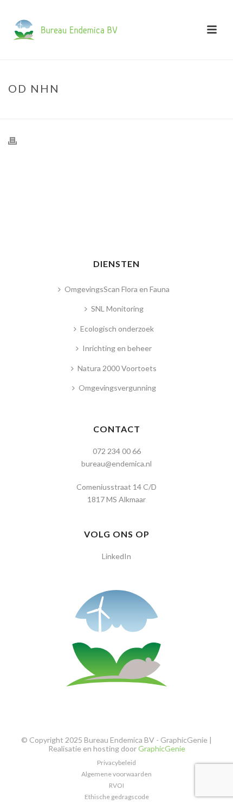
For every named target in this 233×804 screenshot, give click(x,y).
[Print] (18, 140)
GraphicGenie (161, 748)
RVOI (116, 785)
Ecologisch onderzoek (117, 328)
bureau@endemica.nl (116, 463)
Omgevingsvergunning (117, 387)
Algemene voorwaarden (116, 774)
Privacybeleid (116, 762)
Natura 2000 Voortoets (117, 368)
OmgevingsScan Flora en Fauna (117, 289)
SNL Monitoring (117, 308)
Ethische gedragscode (117, 797)
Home (100, 111)
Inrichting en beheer (117, 348)
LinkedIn (116, 556)
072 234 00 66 (117, 451)
